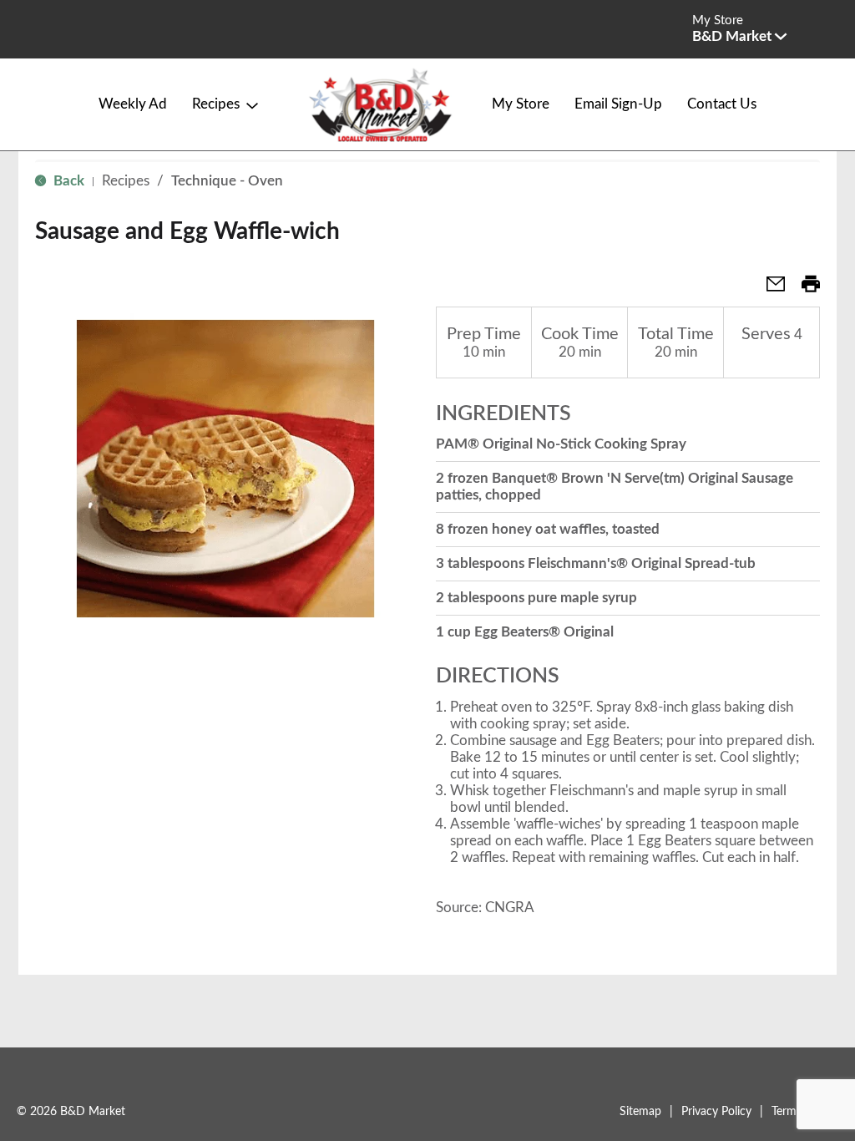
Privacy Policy (716, 1112)
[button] (739, 36)
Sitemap (640, 1112)
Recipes (125, 181)
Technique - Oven (227, 181)
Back (67, 181)
